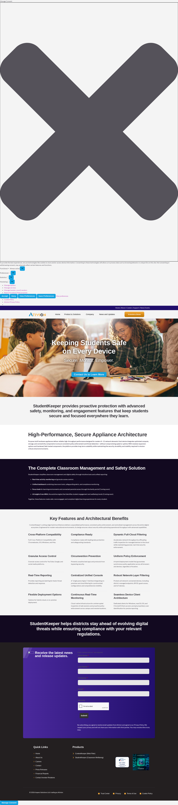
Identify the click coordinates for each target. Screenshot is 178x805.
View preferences (27, 296)
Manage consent (9, 803)
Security (81, 700)
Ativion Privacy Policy (12, 302)
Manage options (10, 285)
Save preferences (46, 296)
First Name (83, 656)
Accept (5, 296)
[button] (89, 131)
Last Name (83, 667)
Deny (13, 296)
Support (136, 308)
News (142, 308)
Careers (129, 308)
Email (81, 689)
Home (117, 308)
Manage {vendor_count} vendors (15, 290)
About (123, 308)
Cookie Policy (9, 299)
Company (90, 314)
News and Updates (107, 314)
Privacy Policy (139, 725)
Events (147, 308)
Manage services (10, 288)
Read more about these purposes (15, 293)
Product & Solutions (72, 314)
